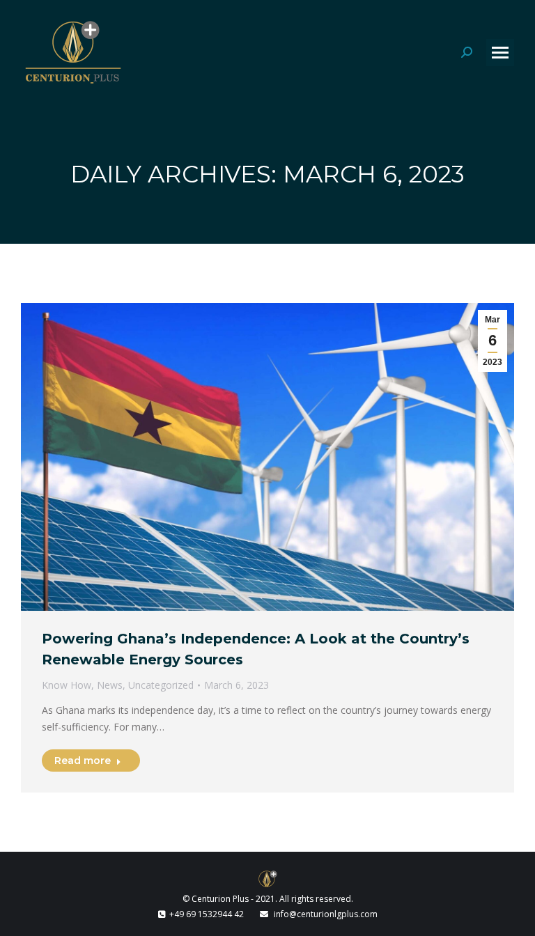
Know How (66, 685)
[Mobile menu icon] (500, 52)
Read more (82, 760)
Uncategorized (161, 685)
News (110, 685)
